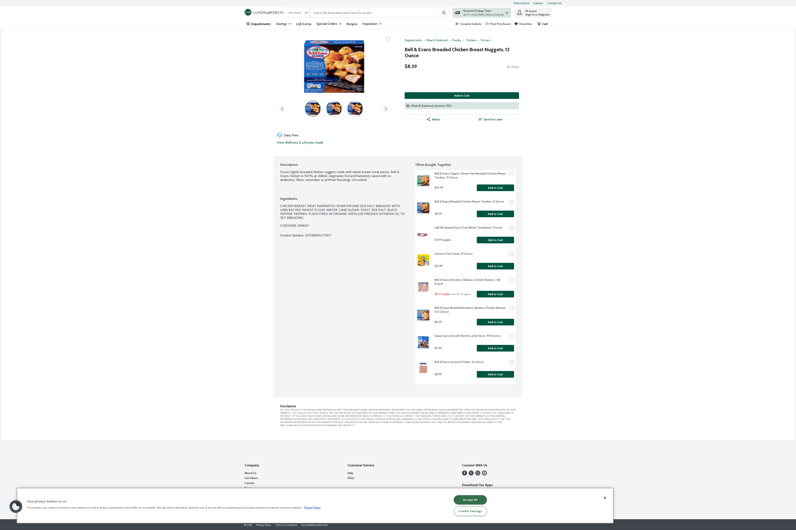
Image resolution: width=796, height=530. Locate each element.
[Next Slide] (386, 108)
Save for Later (493, 119)
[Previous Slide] (282, 108)
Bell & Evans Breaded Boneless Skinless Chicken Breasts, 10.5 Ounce (470, 310)
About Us (250, 473)
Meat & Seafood (437, 40)
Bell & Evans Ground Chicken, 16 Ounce (458, 362)
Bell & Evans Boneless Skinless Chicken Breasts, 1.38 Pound (467, 282)
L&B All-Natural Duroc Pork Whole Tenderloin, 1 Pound (468, 227)
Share (436, 119)
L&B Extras (304, 24)
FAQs (351, 478)
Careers (538, 3)
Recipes (352, 24)
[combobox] (298, 13)
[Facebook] (464, 474)
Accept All (470, 500)
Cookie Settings (470, 511)
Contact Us (554, 3)
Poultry (456, 40)
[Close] (604, 497)
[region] (315, 505)
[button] (507, 11)
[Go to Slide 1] (312, 108)
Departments (261, 24)
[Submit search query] (444, 12)
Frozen (485, 40)
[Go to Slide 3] (355, 108)
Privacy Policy (263, 524)
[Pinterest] (484, 474)
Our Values (251, 478)
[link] (468, 24)
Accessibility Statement (314, 524)
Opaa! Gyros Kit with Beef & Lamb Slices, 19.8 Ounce (467, 336)
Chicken (471, 40)
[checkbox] (387, 38)
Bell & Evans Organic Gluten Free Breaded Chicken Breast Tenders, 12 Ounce (470, 175)
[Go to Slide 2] (334, 108)
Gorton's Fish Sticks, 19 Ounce (453, 254)
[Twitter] (471, 474)
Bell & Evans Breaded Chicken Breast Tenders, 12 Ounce (469, 201)
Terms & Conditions (286, 524)
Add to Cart (462, 95)
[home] (264, 13)
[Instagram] (477, 474)
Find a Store (521, 3)
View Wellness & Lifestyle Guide (300, 142)
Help (350, 473)
